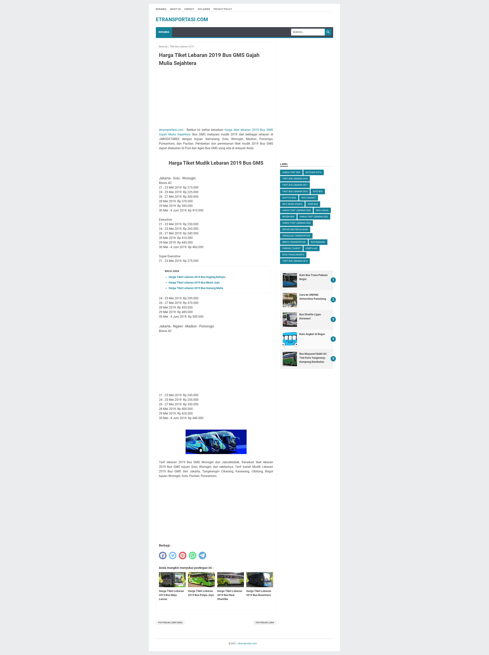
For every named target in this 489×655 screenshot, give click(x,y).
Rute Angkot (308, 198)
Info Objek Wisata (292, 204)
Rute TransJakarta (293, 254)
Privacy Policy (223, 9)
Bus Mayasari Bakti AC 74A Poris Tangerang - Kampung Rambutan (313, 357)
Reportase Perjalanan (295, 229)
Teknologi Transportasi (296, 236)
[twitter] (172, 555)
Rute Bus (318, 191)
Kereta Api (311, 248)
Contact (189, 9)
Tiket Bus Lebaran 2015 (295, 261)
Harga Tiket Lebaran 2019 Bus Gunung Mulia (196, 288)
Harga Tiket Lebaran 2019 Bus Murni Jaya (194, 282)
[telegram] (202, 555)
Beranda (161, 9)
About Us (175, 9)
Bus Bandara (318, 242)
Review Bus (288, 216)
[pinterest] (182, 555)
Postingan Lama (265, 622)
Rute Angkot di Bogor (312, 334)
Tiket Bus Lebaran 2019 (295, 191)
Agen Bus (313, 204)
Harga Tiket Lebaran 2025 (296, 210)
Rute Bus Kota (313, 172)
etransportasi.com (182, 19)
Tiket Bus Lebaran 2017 (295, 185)
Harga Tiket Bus (291, 172)
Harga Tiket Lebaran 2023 (296, 223)
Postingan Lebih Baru (170, 622)
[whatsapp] (192, 555)
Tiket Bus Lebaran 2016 (295, 178)
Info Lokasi (322, 210)
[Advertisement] (216, 98)
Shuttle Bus (289, 198)
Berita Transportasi (294, 242)
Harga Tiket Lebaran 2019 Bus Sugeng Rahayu (197, 277)
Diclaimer (204, 9)
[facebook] (163, 555)
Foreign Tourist (291, 248)
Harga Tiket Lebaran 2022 (314, 216)
